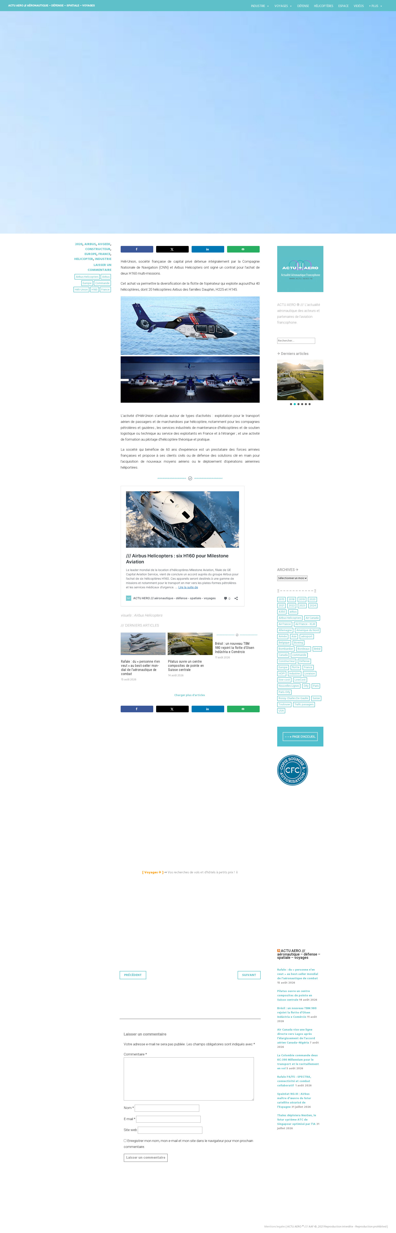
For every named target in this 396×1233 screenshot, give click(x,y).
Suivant (249, 975)
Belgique (284, 642)
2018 (292, 599)
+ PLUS (373, 6)
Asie (294, 636)
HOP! (282, 673)
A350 (282, 611)
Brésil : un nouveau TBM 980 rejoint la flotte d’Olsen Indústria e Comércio (234, 648)
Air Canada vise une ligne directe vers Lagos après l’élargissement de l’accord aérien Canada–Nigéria (296, 1036)
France (104, 254)
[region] (300, 383)
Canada (283, 655)
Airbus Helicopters (87, 277)
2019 (302, 599)
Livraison (309, 673)
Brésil (317, 649)
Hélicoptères (323, 6)
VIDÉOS (359, 6)
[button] (300, 380)
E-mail (129, 1119)
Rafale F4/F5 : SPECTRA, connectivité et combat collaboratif (294, 1081)
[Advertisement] (191, 761)
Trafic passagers (304, 704)
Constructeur (97, 249)
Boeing (298, 642)
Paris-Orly (284, 692)
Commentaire (135, 1054)
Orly (306, 686)
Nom (129, 1108)
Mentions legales (274, 1226)
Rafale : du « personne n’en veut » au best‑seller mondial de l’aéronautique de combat (140, 668)
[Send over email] (243, 249)
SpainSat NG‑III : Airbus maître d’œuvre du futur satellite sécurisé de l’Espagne (294, 1100)
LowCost (300, 679)
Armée (283, 636)
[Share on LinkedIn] (208, 249)
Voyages (281, 6)
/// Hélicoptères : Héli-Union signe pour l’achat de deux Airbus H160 (197, 133)
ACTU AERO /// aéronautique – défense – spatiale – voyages (51, 5)
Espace (343, 6)
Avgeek (104, 244)
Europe (91, 254)
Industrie (258, 6)
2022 (292, 605)
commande (102, 283)
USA (281, 710)
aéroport (306, 636)
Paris (316, 686)
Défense (303, 6)
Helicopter (83, 259)
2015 (281, 599)
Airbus (90, 244)
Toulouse (284, 704)
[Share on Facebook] (137, 249)
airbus (106, 277)
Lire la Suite (88, 157)
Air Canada (312, 618)
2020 (78, 244)
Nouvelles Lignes (289, 686)
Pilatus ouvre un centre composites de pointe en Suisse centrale (186, 666)
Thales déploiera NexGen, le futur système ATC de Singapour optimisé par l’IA (296, 1120)
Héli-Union (81, 289)
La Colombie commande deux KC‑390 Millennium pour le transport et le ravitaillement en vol (298, 1062)
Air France (285, 624)
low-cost (284, 679)
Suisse (316, 698)
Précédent (133, 975)
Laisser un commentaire (99, 267)
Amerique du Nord (307, 630)
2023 (302, 605)
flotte (295, 667)
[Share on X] (172, 249)
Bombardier (286, 649)
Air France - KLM (305, 624)
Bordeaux (304, 649)
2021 (281, 605)
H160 (95, 289)
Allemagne (285, 630)
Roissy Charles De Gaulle (293, 698)
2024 (313, 605)
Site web (130, 1130)
